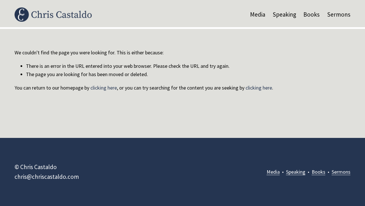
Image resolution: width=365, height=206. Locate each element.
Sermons (338, 14)
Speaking (284, 14)
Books (311, 14)
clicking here (103, 87)
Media (257, 14)
